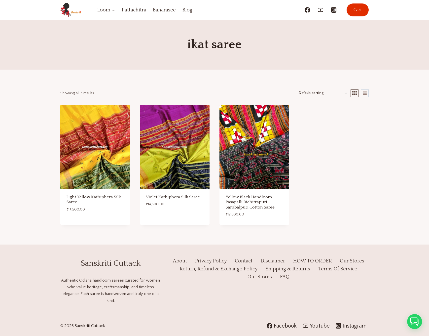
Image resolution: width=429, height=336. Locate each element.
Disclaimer (272, 261)
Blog (187, 10)
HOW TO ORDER (312, 261)
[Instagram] (333, 9)
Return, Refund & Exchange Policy (218, 269)
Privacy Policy (211, 261)
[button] (414, 321)
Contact (243, 261)
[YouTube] (320, 9)
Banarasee (164, 10)
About (180, 261)
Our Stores (352, 261)
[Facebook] (307, 9)
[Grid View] (354, 93)
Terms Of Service (337, 269)
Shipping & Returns (288, 269)
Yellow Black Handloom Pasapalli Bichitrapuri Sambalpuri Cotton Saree (250, 202)
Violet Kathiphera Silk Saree (173, 197)
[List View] (365, 93)
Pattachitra (134, 10)
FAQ (284, 277)
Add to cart (78, 223)
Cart (358, 9)
